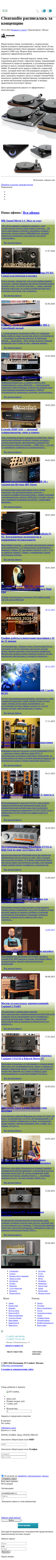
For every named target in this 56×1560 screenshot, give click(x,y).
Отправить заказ (9, 1479)
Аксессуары (42, 1286)
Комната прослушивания (18, 1276)
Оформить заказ (8, 1428)
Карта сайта (41, 1325)
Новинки (12, 1308)
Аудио (40, 1274)
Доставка (40, 1306)
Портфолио (13, 1281)
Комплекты (42, 1283)
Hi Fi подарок (14, 1311)
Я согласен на (26, 1476)
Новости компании (16, 1315)
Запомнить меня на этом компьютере (18, 1501)
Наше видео (13, 1325)
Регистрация (24, 1525)
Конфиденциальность (45, 1323)
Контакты (13, 1291)
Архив (39, 1315)
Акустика (41, 1271)
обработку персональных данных (33, 1476)
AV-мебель (42, 1281)
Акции (40, 1288)
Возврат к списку (19, 30)
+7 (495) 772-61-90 (15, 1339)
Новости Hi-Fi (14, 1313)
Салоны (12, 1274)
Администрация (43, 1318)
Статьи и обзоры (15, 1318)
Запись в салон (15, 1278)
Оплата (40, 1303)
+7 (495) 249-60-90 (15, 1336)
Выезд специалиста (44, 1308)
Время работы (14, 1293)
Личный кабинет (43, 1320)
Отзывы (12, 1283)
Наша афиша (13, 1320)
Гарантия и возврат (44, 1313)
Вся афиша (31, 212)
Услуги (39, 1311)
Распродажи (43, 1291)
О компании (13, 1271)
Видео (40, 1278)
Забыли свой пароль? (11, 1517)
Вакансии (13, 1286)
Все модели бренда (12, 243)
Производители (44, 1293)
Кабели (41, 1276)
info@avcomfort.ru (14, 1346)
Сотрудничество (15, 1288)
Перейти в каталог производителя (17, 185)
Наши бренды (14, 1323)
